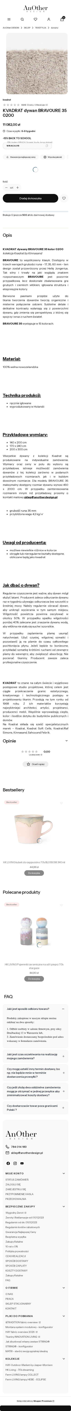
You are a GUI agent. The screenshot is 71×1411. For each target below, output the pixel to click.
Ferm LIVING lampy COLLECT (22, 1374)
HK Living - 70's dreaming (20, 1369)
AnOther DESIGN (11, 27)
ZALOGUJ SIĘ (13, 1184)
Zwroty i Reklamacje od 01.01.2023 (25, 1217)
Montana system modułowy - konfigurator (29, 1327)
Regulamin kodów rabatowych (23, 1227)
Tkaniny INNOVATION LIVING (22, 1336)
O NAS (9, 1294)
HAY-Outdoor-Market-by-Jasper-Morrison (29, 1365)
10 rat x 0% (12, 1246)
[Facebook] (8, 1163)
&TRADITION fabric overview (22, 1322)
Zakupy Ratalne (14, 1241)
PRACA (10, 1298)
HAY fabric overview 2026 (20, 1331)
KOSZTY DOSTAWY (17, 1270)
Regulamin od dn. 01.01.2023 (21, 1222)
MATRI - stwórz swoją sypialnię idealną (27, 1351)
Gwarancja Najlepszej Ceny (21, 1232)
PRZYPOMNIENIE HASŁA (19, 1194)
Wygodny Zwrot (15, 1212)
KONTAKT (11, 1308)
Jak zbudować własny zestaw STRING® (28, 1341)
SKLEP (27, 27)
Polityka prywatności (17, 1251)
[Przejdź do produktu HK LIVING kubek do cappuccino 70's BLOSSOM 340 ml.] (34, 829)
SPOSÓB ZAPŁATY (16, 1265)
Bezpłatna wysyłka (16, 1236)
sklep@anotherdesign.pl (40, 497)
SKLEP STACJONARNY (18, 1303)
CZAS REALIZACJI (16, 1256)
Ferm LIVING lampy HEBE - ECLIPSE (26, 1379)
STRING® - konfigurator (19, 1346)
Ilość (5, 181)
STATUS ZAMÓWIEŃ (17, 1179)
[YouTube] (22, 1163)
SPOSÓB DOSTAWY (17, 1261)
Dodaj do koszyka (30, 198)
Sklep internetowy (34, 1401)
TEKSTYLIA (40, 27)
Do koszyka (34, 873)
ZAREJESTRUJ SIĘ (16, 1189)
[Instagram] (15, 1163)
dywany (54, 27)
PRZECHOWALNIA (16, 1198)
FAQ (8, 1280)
